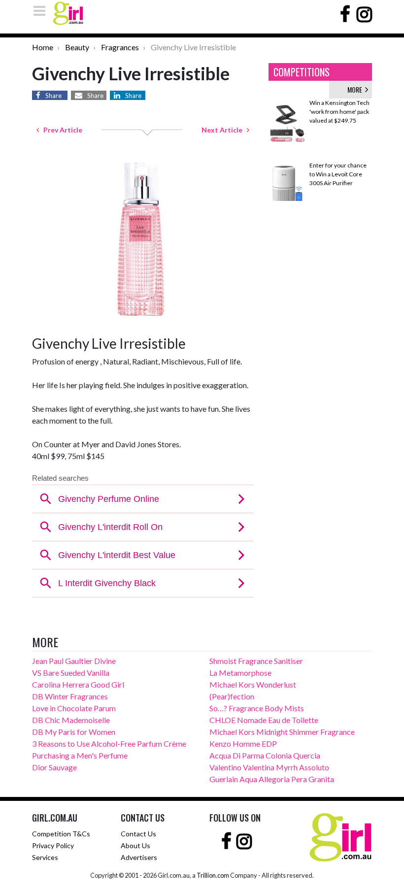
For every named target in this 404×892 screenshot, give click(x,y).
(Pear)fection (231, 696)
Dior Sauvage (54, 767)
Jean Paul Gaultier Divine (74, 660)
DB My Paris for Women (73, 731)
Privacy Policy (53, 845)
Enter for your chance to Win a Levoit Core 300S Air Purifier (338, 174)
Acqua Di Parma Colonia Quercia (264, 755)
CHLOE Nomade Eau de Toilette (263, 720)
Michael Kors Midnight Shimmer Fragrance (282, 731)
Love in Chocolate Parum (74, 708)
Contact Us (138, 833)
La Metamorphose (240, 672)
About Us (135, 845)
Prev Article (60, 130)
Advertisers (139, 857)
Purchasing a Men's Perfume (80, 755)
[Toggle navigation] (42, 10)
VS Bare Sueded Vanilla (70, 672)
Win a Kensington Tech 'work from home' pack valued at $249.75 (339, 111)
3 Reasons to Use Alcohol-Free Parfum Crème (109, 743)
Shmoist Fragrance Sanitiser (256, 660)
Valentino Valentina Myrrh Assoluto (269, 767)
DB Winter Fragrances (70, 696)
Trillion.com (213, 875)
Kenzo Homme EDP (243, 743)
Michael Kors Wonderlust (252, 684)
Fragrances (120, 47)
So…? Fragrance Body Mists (256, 708)
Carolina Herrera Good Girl (78, 684)
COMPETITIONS (301, 72)
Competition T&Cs (61, 833)
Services (45, 857)
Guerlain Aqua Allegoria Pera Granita (271, 779)
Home (42, 47)
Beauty (77, 47)
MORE (356, 89)
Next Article (224, 130)
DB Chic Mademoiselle (71, 720)
